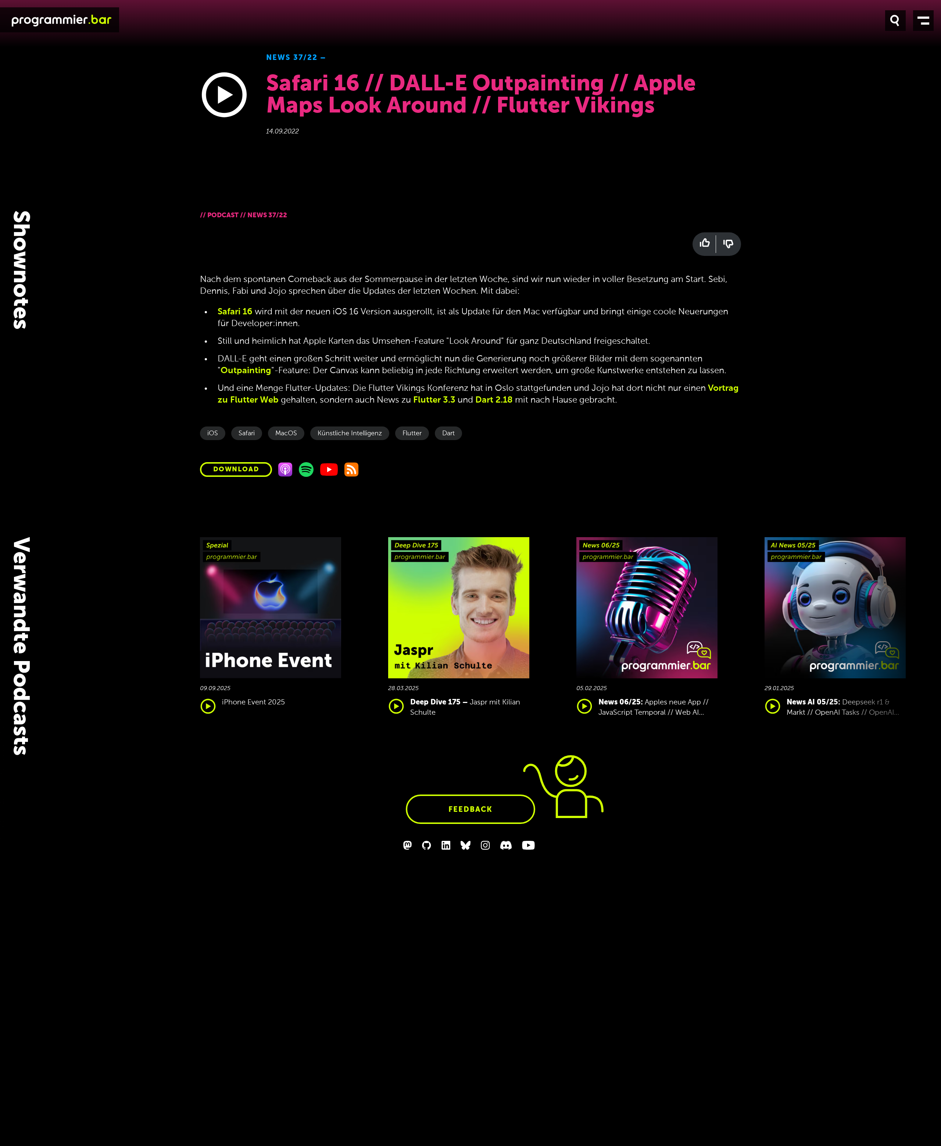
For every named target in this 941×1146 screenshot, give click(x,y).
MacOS (286, 433)
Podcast (223, 215)
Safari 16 (235, 311)
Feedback (470, 810)
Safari (247, 433)
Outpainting (246, 370)
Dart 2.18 (494, 400)
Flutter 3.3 (434, 400)
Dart (448, 433)
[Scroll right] (882, 627)
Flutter (412, 433)
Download (236, 469)
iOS (212, 433)
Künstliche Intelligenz (350, 433)
